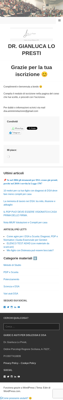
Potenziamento (11, 279)
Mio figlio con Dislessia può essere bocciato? (30, 250)
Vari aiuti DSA (11, 293)
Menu (59, 20)
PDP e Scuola (11, 272)
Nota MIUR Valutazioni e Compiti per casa (25, 222)
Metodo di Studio (12, 265)
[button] (16, 398)
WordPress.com (12, 391)
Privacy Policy (11, 363)
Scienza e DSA (11, 286)
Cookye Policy (28, 363)
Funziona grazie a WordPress (19, 387)
